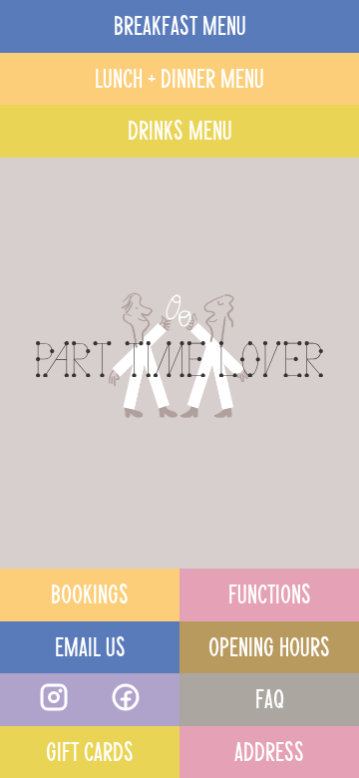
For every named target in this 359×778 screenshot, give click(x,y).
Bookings (90, 591)
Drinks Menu (180, 128)
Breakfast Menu (180, 23)
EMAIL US (90, 644)
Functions (269, 591)
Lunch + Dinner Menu (179, 76)
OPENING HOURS (269, 644)
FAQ (269, 696)
